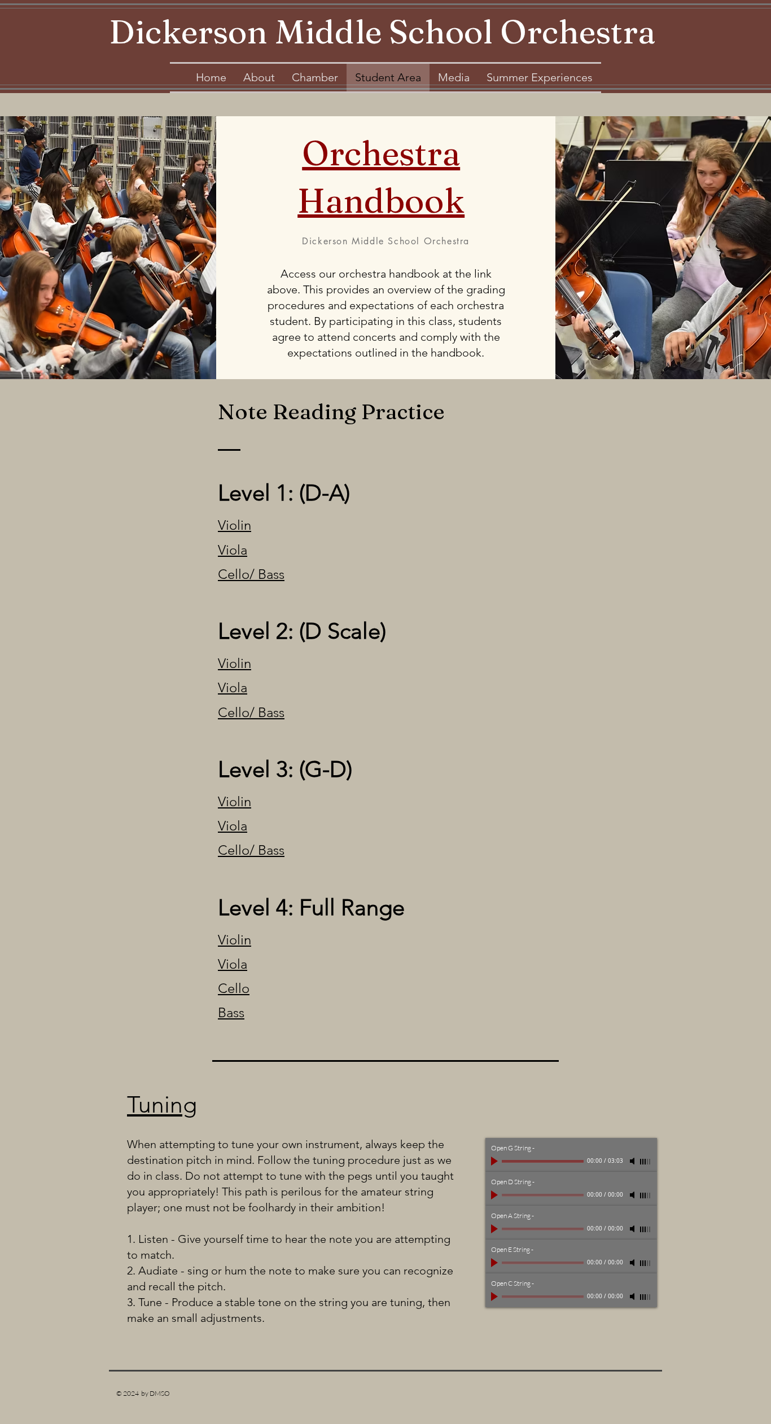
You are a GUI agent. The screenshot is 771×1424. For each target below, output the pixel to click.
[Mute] (633, 1161)
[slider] (645, 1161)
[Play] (495, 1161)
